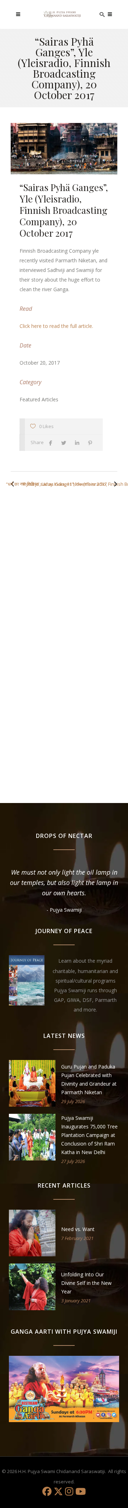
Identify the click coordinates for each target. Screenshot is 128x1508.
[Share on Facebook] (52, 442)
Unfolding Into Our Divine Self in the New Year (86, 1283)
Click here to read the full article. (56, 326)
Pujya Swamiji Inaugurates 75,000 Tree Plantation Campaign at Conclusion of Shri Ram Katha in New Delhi (89, 1135)
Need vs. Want (78, 1229)
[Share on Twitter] (65, 442)
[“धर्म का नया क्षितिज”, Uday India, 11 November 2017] (113, 484)
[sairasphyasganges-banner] (64, 148)
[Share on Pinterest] (92, 442)
